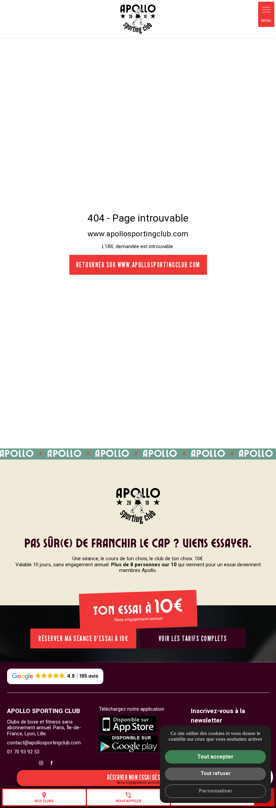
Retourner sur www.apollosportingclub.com (138, 264)
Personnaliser (215, 791)
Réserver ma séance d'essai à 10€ (83, 638)
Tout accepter (215, 756)
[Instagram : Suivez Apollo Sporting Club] (41, 763)
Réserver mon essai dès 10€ (138, 777)
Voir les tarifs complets (193, 638)
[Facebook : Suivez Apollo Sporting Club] (51, 763)
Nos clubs (44, 797)
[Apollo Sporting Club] (138, 18)
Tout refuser (216, 773)
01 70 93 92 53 (23, 752)
